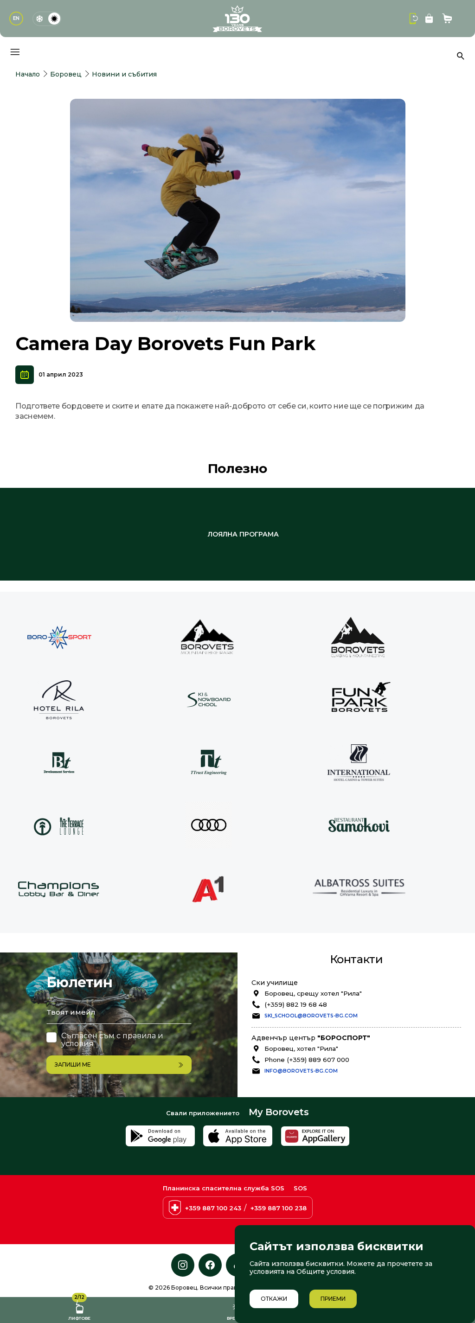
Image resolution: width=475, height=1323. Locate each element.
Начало (27, 74)
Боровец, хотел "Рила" (301, 1048)
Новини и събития (124, 74)
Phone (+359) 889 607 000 (306, 1059)
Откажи (274, 1298)
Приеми (333, 1298)
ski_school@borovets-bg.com (311, 1016)
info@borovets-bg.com (301, 1071)
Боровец (66, 74)
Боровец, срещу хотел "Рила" (313, 993)
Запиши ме (73, 1064)
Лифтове (79, 1309)
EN (16, 18)
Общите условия (325, 1271)
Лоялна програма (243, 534)
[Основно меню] (15, 52)
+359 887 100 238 (278, 1208)
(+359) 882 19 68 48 (295, 1004)
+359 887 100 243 (213, 1208)
